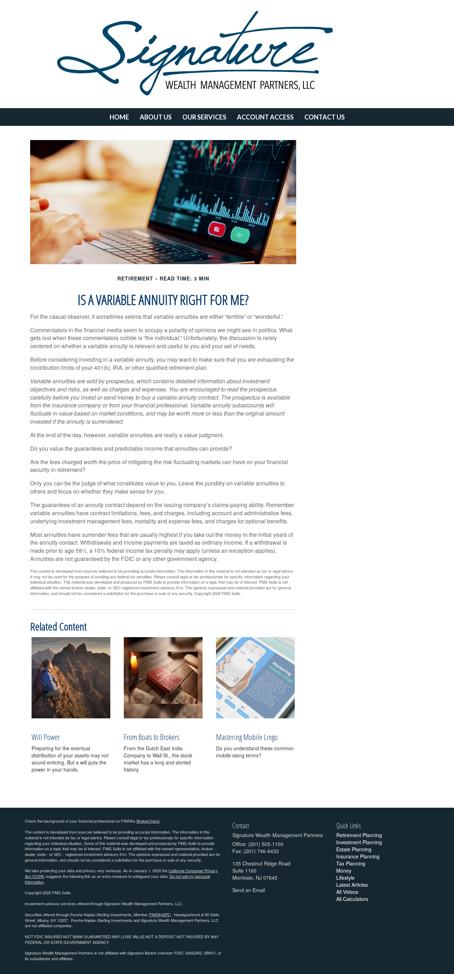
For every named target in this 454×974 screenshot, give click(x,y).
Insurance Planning (358, 856)
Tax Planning (350, 863)
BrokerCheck (148, 821)
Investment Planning (359, 842)
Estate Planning (353, 849)
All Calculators (352, 898)
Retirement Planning (359, 835)
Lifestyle (345, 877)
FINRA (155, 914)
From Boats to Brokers (151, 736)
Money (343, 870)
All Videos (347, 891)
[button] (155, 117)
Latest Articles (352, 884)
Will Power (46, 736)
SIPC (166, 914)
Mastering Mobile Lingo (247, 736)
